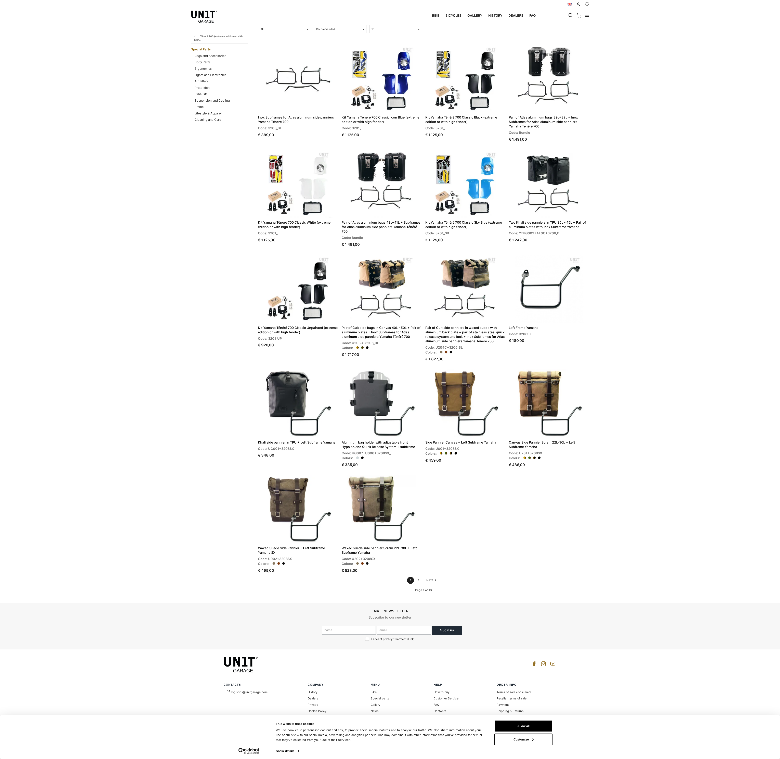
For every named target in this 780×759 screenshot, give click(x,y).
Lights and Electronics (210, 75)
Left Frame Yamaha (523, 328)
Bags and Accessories (210, 56)
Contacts (440, 711)
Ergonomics (203, 69)
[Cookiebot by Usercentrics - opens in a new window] (249, 751)
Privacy (313, 704)
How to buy (442, 692)
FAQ (436, 704)
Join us (448, 630)
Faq (532, 15)
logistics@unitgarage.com (249, 692)
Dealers (515, 15)
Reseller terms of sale (512, 698)
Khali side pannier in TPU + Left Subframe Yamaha (297, 442)
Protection (202, 88)
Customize (521, 739)
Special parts (380, 698)
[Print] (323, 51)
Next (430, 580)
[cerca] (570, 15)
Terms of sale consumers (514, 692)
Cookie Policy (317, 711)
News (375, 711)
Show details (285, 751)
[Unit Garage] (241, 665)
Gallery (474, 15)
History (495, 15)
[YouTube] (552, 665)
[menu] (587, 15)
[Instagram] (543, 665)
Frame (199, 107)
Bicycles (453, 15)
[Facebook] (533, 665)
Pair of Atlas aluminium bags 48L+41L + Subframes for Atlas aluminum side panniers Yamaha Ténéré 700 (381, 226)
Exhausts (201, 94)
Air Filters (202, 81)
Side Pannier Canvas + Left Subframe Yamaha (460, 442)
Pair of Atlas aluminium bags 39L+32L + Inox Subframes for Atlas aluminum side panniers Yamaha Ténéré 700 (543, 121)
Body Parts (202, 62)
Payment (503, 704)
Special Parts (201, 49)
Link (411, 639)
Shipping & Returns (510, 711)
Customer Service (446, 698)
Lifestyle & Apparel (208, 113)
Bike (435, 15)
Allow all (523, 726)
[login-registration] (578, 4)
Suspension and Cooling (212, 100)
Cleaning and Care (208, 120)
